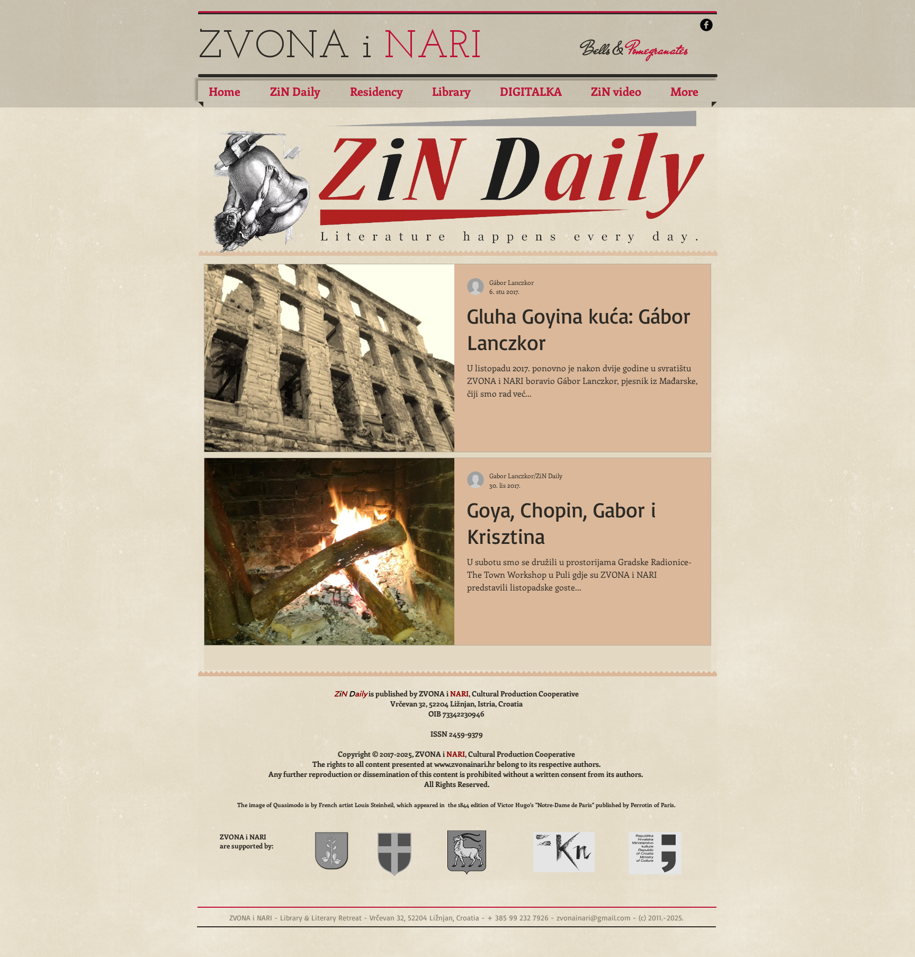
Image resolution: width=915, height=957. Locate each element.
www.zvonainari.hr (464, 764)
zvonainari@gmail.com (594, 917)
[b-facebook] (706, 25)
